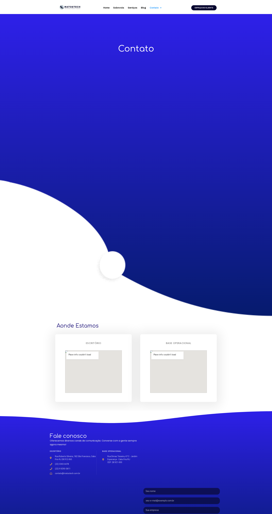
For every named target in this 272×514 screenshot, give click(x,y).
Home (106, 8)
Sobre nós (118, 8)
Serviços (132, 8)
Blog (143, 8)
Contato (154, 8)
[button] (204, 7)
